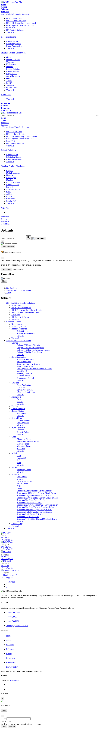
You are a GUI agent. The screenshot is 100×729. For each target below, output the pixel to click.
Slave (19, 462)
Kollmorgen (11, 64)
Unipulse (10, 62)
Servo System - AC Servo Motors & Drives (34, 369)
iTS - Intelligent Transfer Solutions (15, 14)
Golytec (9, 57)
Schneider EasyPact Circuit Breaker (31, 500)
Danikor (9, 66)
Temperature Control (25, 378)
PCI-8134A (6, 547)
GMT (8, 78)
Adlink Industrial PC (9, 575)
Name (3, 719)
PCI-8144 (5, 537)
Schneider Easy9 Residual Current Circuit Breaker (37, 498)
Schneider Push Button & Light (30, 514)
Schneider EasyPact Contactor (29, 502)
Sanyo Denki (11, 74)
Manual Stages (23, 444)
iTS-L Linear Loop (14, 18)
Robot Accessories (13, 46)
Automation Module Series (28, 441)
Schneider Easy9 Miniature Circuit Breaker (34, 495)
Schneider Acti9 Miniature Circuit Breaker (34, 491)
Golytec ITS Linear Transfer (28, 345)
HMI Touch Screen (25, 481)
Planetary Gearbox (24, 373)
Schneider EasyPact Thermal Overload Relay (35, 507)
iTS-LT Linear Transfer (16, 21)
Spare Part (10, 28)
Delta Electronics (13, 59)
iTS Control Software (15, 30)
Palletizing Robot (24, 470)
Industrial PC (22, 371)
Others (19, 488)
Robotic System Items (26, 333)
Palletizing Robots (13, 44)
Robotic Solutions (8, 37)
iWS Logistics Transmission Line (19, 25)
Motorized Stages (24, 446)
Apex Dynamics (13, 76)
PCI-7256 (5, 566)
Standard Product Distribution (13, 53)
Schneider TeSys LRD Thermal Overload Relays (37, 519)
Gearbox (20, 430)
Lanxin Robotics (13, 69)
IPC (18, 460)
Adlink (9, 81)
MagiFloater (22, 413)
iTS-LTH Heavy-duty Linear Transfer (21, 23)
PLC (19, 486)
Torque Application (25, 390)
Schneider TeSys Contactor (28, 516)
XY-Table (21, 448)
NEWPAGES (14, 680)
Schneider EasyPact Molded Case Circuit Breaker (37, 505)
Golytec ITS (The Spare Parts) (29, 352)
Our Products (11, 288)
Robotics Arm (12, 41)
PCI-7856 (5, 556)
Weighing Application (26, 392)
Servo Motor (22, 477)
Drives (19, 399)
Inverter (20, 479)
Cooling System (23, 420)
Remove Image (8, 246)
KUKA (9, 83)
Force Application (24, 385)
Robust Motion (12, 71)
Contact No (6, 721)
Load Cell (21, 387)
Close (4, 281)
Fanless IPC (22, 458)
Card (19, 455)
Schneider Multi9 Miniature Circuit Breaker (34, 512)
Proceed (12, 727)
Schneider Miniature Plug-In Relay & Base (34, 509)
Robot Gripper (23, 331)
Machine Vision (23, 376)
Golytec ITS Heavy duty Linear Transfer (33, 350)
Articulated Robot (24, 362)
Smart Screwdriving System (28, 364)
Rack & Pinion (23, 432)
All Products (6, 94)
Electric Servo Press (25, 366)
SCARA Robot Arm (25, 359)
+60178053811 (13, 621)
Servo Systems (23, 423)
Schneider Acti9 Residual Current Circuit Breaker (37, 493)
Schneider (10, 85)
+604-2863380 (13, 612)
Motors (20, 401)
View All (10, 32)
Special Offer (11, 88)
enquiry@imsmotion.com (17, 626)
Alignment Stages (24, 439)
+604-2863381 (13, 617)
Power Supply (22, 484)
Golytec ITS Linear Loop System (30, 347)
